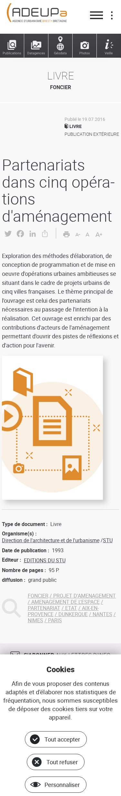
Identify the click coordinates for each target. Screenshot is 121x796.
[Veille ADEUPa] (109, 46)
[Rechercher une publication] (12, 46)
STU (108, 540)
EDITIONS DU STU (45, 560)
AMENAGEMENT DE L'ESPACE (65, 601)
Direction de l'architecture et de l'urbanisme (50, 540)
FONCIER (38, 595)
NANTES (102, 614)
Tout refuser (62, 762)
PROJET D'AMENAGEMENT (84, 595)
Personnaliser (62, 785)
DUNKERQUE (73, 614)
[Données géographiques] (60, 46)
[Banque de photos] (85, 46)
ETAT (71, 608)
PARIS (55, 620)
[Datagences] (36, 46)
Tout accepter (62, 739)
